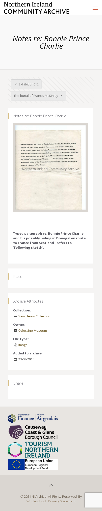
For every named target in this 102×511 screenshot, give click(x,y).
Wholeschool (36, 501)
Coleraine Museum (32, 330)
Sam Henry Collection (34, 316)
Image (22, 345)
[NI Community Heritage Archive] (36, 7)
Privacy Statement (62, 501)
